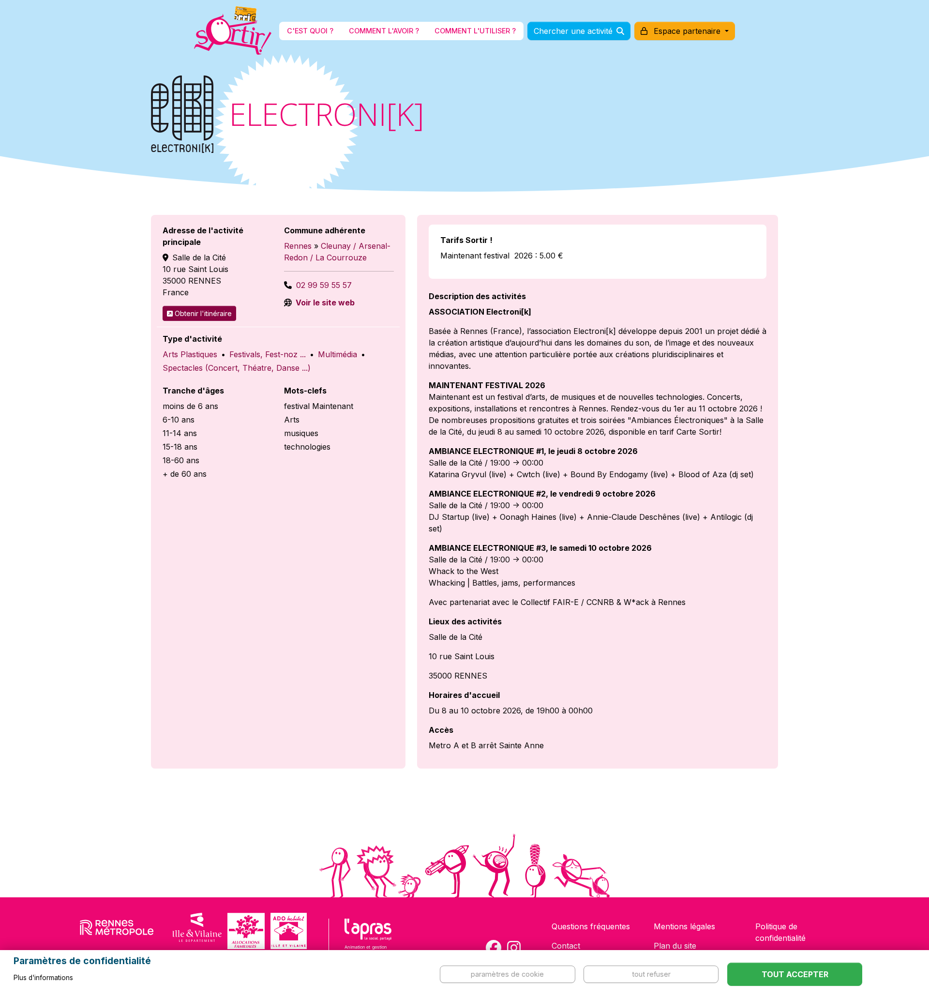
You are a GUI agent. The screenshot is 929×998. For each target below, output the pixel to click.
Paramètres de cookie (507, 974)
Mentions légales (684, 926)
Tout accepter (795, 974)
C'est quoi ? (310, 31)
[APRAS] (368, 943)
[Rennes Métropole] (117, 931)
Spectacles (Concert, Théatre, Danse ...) (237, 368)
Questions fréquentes (591, 926)
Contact (566, 946)
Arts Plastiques (190, 354)
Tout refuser (651, 974)
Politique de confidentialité (780, 932)
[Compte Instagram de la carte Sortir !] (514, 947)
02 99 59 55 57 (324, 285)
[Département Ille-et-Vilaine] (197, 931)
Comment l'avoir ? (384, 31)
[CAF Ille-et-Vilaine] (245, 931)
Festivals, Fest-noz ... (267, 354)
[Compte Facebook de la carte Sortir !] (493, 947)
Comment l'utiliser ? (475, 31)
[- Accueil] (232, 31)
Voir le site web (324, 302)
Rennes (298, 246)
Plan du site (675, 946)
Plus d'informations (43, 978)
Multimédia (337, 354)
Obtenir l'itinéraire (203, 313)
